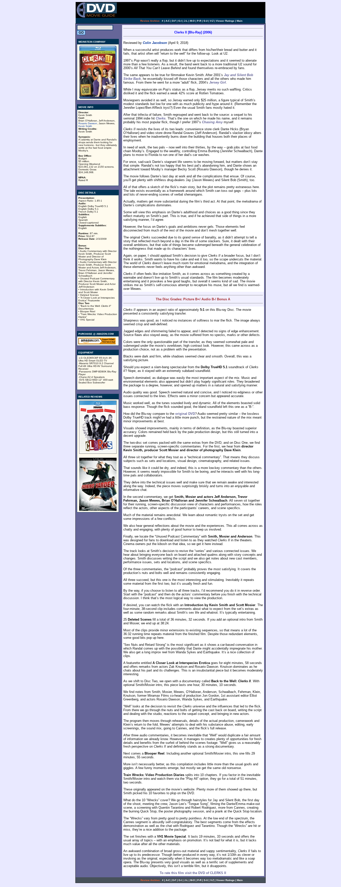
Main (239, 20)
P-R (199, 20)
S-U (205, 20)
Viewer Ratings (225, 20)
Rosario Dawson (87, 123)
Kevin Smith (85, 126)
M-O (192, 20)
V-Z (212, 20)
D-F (174, 20)
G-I (180, 20)
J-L (186, 20)
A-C (168, 20)
